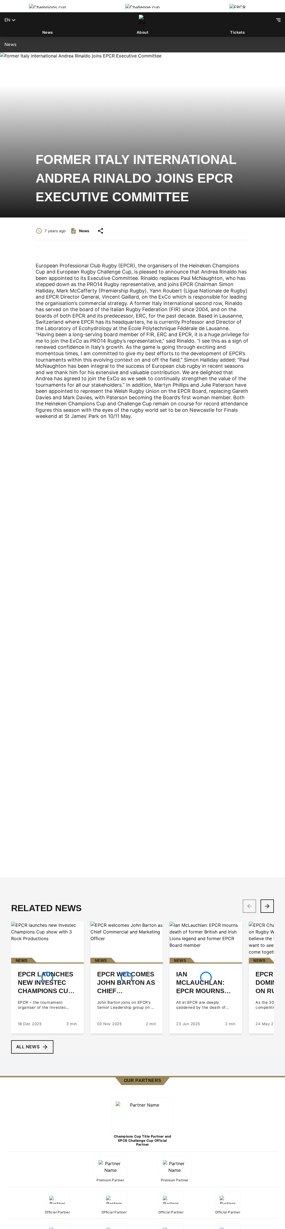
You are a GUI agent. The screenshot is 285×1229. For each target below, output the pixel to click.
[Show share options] (100, 231)
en (7, 20)
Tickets (237, 32)
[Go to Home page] (142, 20)
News (47, 32)
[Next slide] (267, 906)
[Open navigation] (278, 20)
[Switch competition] (47, 6)
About (142, 32)
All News (28, 1046)
